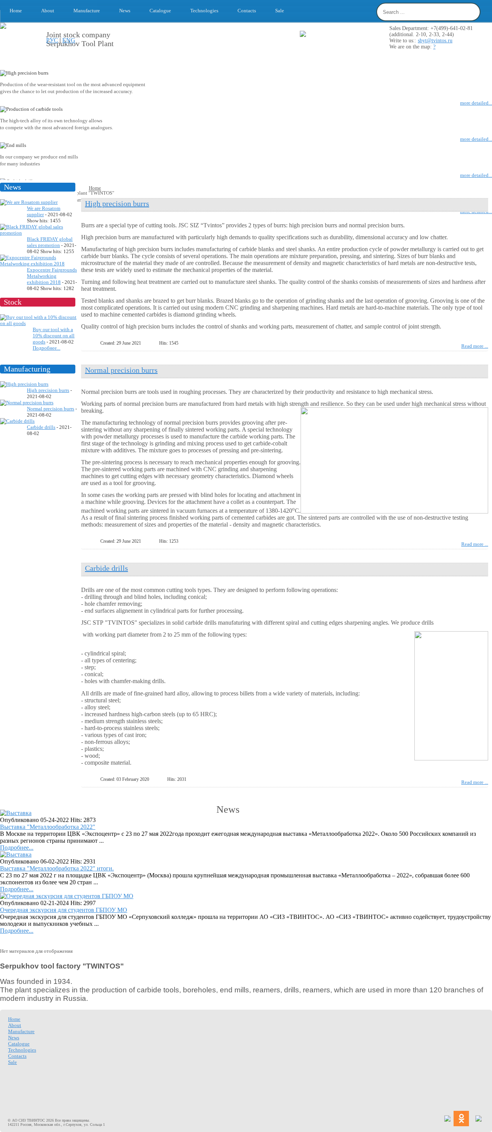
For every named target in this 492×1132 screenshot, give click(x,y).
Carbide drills (41, 427)
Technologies (204, 10)
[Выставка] (16, 813)
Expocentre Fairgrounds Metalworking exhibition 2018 (52, 276)
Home (16, 10)
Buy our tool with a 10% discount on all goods (54, 336)
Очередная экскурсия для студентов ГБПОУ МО (63, 910)
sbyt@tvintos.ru (435, 40)
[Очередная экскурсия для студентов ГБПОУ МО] (66, 896)
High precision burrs (48, 390)
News (124, 10)
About (47, 10)
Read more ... (474, 346)
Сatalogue (160, 10)
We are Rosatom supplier (43, 211)
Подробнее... (46, 348)
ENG (68, 40)
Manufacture (86, 10)
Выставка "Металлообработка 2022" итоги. (57, 868)
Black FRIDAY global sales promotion (50, 242)
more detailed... (476, 103)
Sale (279, 10)
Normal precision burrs (50, 409)
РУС (52, 40)
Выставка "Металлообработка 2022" (47, 827)
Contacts (247, 10)
